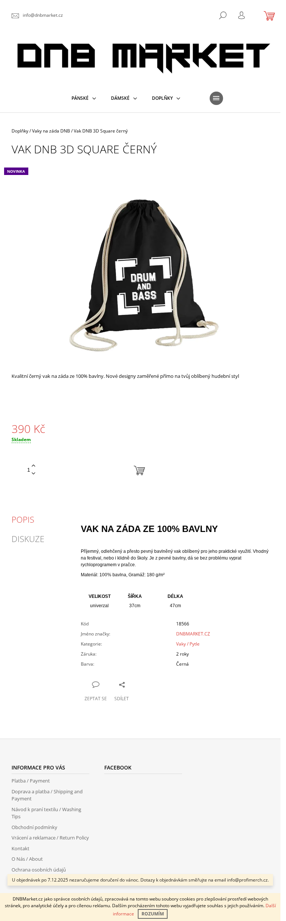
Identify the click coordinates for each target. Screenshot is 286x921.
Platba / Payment (31, 780)
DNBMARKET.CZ (193, 634)
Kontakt (20, 848)
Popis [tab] (23, 519)
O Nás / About (27, 858)
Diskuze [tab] (28, 538)
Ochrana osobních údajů (39, 869)
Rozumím (153, 914)
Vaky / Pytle (188, 644)
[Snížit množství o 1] (33, 474)
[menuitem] (84, 98)
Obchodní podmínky (34, 827)
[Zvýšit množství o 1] (33, 466)
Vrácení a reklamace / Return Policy (50, 837)
